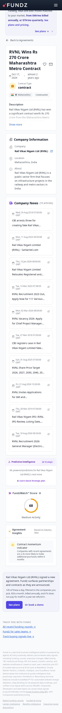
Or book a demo (34, 604)
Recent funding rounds (13, 700)
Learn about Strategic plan (32, 480)
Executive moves (51, 704)
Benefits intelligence (32, 704)
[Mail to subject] (51, 64)
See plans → (42, 31)
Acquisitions (8, 707)
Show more (15, 124)
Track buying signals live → (18, 636)
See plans (14, 604)
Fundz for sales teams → (17, 631)
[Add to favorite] (45, 64)
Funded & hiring (33, 700)
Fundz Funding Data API (37, 691)
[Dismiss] (52, 31)
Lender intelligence (11, 704)
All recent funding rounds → (19, 626)
